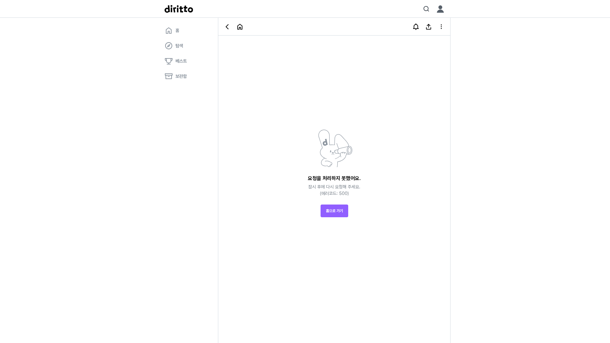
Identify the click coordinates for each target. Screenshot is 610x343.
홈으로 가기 (334, 211)
